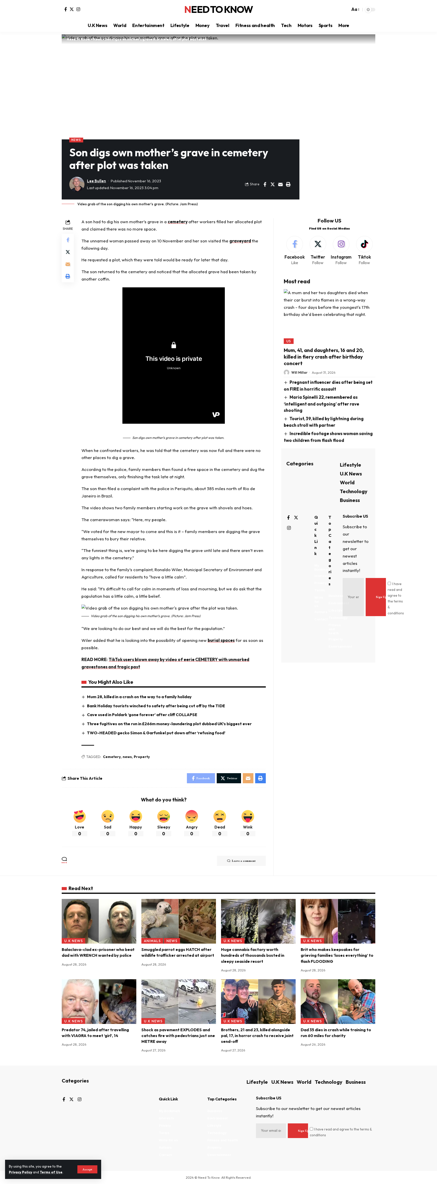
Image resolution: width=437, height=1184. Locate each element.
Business (350, 500)
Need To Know (218, 9)
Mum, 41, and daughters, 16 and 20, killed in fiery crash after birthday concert (324, 356)
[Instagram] (78, 9)
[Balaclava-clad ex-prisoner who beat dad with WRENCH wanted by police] (99, 921)
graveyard (240, 240)
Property (142, 756)
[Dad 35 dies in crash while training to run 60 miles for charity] (338, 1001)
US (288, 341)
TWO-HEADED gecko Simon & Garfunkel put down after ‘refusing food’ (156, 732)
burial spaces (221, 640)
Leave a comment (244, 861)
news (127, 756)
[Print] (288, 184)
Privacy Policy (20, 1172)
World (347, 482)
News (76, 140)
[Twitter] (71, 9)
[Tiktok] (364, 251)
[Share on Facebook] (264, 184)
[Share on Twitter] (272, 184)
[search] (344, 9)
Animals (152, 941)
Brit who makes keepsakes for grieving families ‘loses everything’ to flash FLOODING (337, 955)
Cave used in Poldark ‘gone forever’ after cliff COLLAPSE (142, 714)
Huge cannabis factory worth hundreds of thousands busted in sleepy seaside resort (252, 955)
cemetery (178, 221)
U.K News (351, 473)
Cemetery (112, 756)
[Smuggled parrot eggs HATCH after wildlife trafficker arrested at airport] (178, 921)
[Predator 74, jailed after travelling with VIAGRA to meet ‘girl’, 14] (99, 1001)
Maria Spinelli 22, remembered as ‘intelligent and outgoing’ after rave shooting (321, 403)
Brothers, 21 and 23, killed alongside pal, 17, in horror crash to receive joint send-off (257, 1035)
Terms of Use (51, 1172)
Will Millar (299, 372)
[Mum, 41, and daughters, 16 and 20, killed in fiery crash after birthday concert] (329, 316)
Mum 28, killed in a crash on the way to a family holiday (139, 696)
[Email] (280, 184)
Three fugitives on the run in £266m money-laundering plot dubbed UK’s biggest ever (169, 723)
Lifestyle (350, 465)
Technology (353, 491)
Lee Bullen (96, 181)
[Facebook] (65, 9)
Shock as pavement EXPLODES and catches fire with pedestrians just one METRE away (178, 1035)
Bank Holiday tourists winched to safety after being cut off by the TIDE (156, 705)
